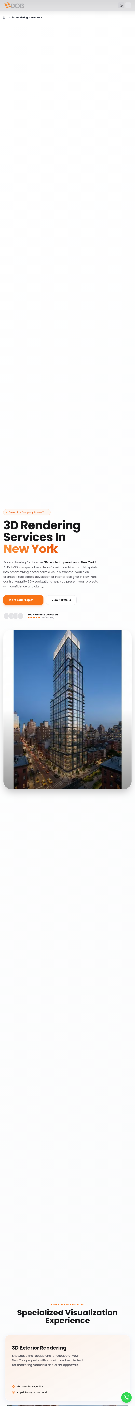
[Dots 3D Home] (14, 5)
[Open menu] (128, 5)
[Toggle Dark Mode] (121, 5)
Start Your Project (21, 600)
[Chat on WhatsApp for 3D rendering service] (126, 1397)
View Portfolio (61, 600)
